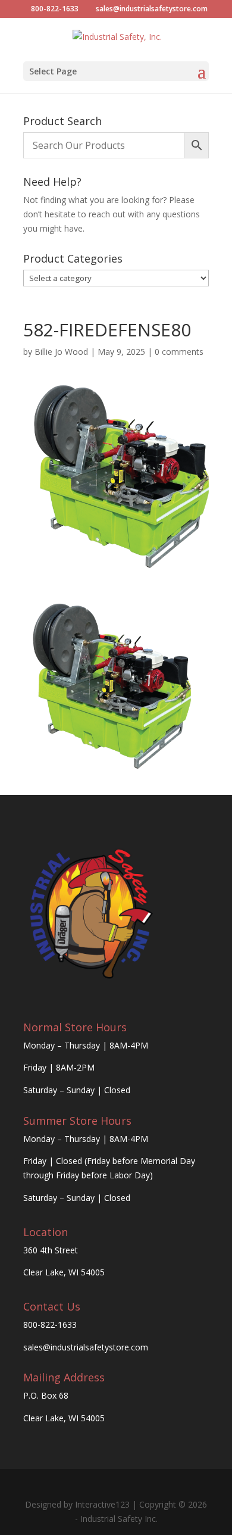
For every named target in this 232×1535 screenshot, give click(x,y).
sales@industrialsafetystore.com (85, 1347)
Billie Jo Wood (61, 351)
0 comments (179, 351)
